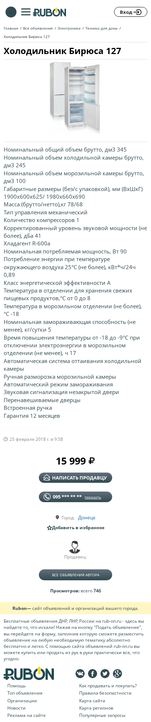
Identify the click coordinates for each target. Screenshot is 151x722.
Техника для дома (101, 28)
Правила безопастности (105, 693)
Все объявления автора (75, 574)
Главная (11, 28)
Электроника (69, 28)
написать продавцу (79, 477)
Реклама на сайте (26, 715)
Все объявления (38, 28)
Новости (16, 708)
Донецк (86, 517)
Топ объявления (25, 693)
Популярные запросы (102, 715)
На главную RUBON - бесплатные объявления (49, 12)
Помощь (16, 686)
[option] (75, 97)
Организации (22, 701)
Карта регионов (96, 708)
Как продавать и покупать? (108, 686)
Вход (126, 12)
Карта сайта (92, 701)
